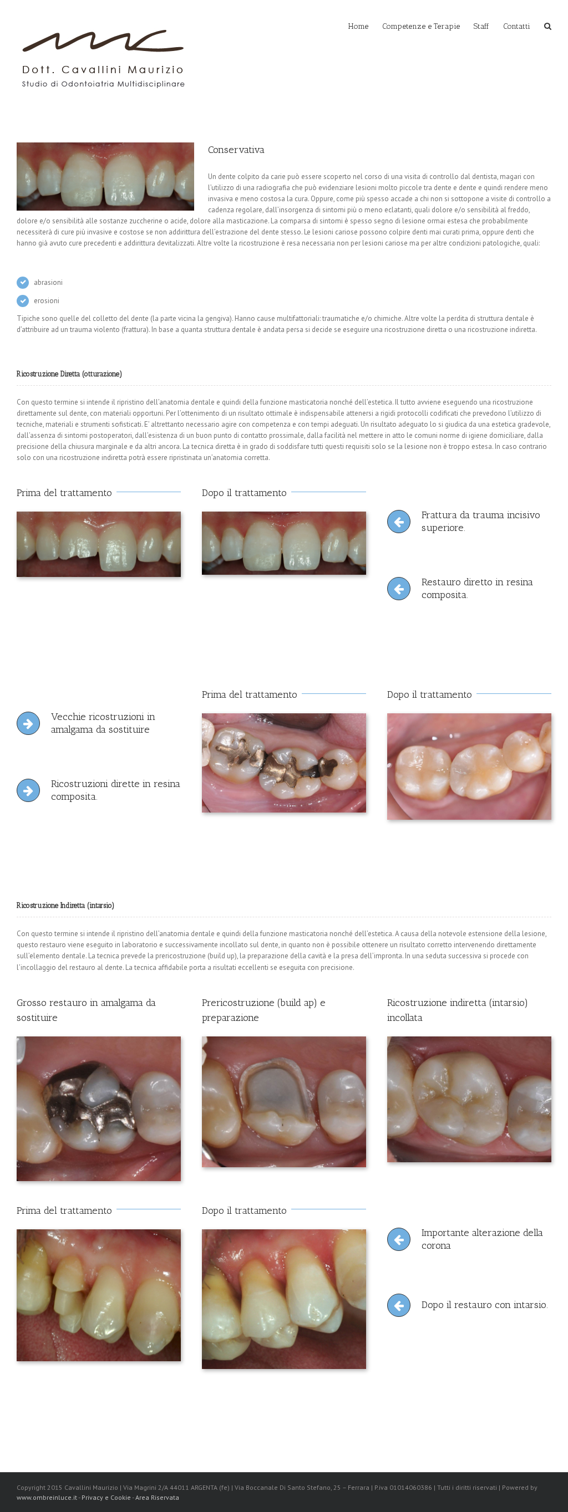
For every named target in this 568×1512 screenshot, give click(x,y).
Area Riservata (157, 1497)
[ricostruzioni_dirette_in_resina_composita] (469, 718)
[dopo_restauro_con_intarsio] (284, 1234)
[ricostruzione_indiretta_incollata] (469, 1041)
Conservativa (236, 150)
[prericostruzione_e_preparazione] (284, 1041)
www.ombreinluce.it (47, 1497)
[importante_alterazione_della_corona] (99, 1234)
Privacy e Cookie (106, 1497)
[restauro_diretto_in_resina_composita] (284, 517)
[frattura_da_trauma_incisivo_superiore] (99, 517)
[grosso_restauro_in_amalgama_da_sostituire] (99, 1041)
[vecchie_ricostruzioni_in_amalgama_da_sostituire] (284, 718)
